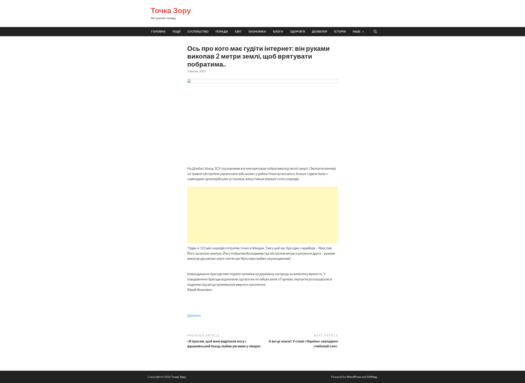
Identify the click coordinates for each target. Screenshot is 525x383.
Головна (158, 31)
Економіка (257, 31)
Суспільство (198, 31)
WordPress (354, 376)
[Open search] (375, 31)
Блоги (278, 31)
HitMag (372, 376)
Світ (238, 31)
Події (176, 31)
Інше (356, 31)
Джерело (194, 315)
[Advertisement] (262, 215)
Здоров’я (297, 31)
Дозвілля (319, 31)
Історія (340, 31)
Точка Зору (171, 10)
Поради (222, 31)
